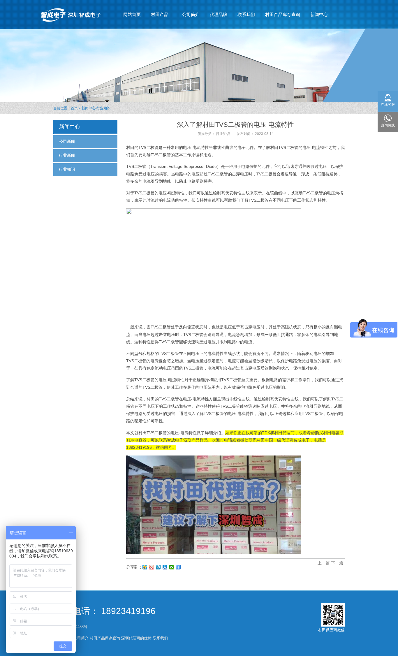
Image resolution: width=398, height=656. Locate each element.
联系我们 (246, 14)
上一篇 (324, 563)
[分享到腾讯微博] (158, 567)
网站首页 (132, 14)
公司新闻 (67, 141)
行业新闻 (67, 155)
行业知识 (103, 108)
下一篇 (337, 563)
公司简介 (191, 14)
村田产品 (157, 16)
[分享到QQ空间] (144, 567)
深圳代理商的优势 (136, 638)
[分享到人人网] (165, 567)
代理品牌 (218, 14)
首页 (74, 108)
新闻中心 (317, 16)
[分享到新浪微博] (151, 567)
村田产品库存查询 (282, 14)
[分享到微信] (171, 567)
